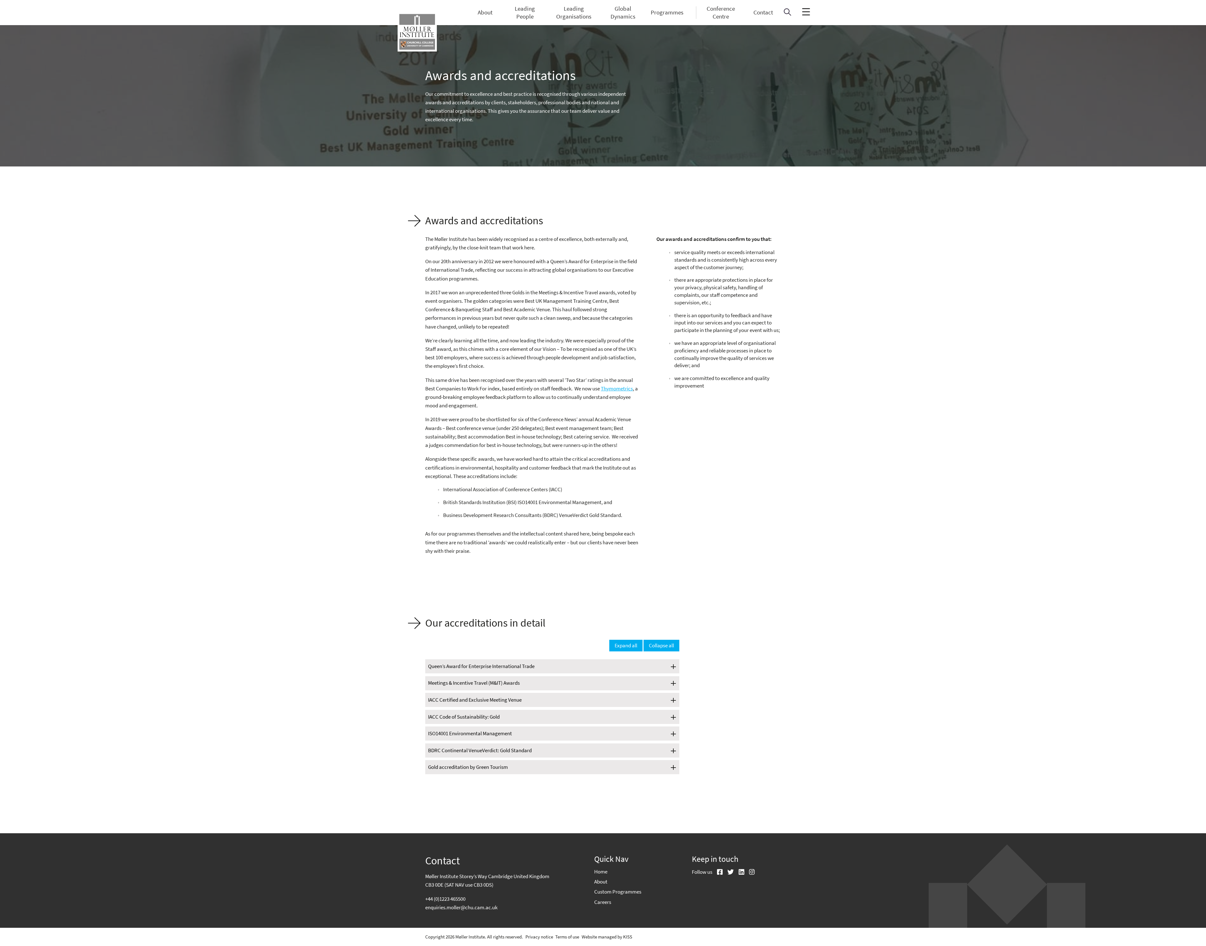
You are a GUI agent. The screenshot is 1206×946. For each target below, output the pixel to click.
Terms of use (567, 937)
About (485, 12)
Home (600, 871)
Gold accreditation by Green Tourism (468, 767)
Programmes (667, 12)
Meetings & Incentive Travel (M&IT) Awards (474, 683)
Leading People (525, 12)
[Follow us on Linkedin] (739, 872)
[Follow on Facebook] (717, 872)
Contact (763, 12)
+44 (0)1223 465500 (445, 898)
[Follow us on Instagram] (749, 872)
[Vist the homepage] (417, 32)
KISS (627, 937)
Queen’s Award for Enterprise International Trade (481, 666)
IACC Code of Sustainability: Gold (464, 717)
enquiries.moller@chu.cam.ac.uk (461, 907)
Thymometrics (617, 388)
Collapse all (661, 645)
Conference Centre (721, 12)
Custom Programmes (617, 891)
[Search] (787, 13)
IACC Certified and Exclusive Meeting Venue (475, 700)
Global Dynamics (623, 12)
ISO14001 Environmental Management (470, 734)
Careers (602, 902)
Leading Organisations (573, 12)
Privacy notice (539, 937)
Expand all (626, 645)
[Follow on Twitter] (728, 872)
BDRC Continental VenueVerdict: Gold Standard (480, 751)
